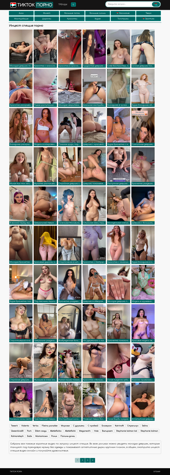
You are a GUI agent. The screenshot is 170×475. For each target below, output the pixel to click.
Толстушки (122, 19)
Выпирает (107, 431)
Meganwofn (85, 431)
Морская (65, 426)
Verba (35, 426)
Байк (29, 436)
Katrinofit (119, 426)
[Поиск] (156, 4)
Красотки (72, 19)
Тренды (62, 4)
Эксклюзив (123, 13)
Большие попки (72, 13)
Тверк (148, 13)
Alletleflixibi (70, 431)
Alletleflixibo (56, 431)
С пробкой (93, 426)
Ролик (54, 436)
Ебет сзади (41, 431)
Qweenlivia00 (17, 431)
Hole (96, 431)
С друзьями (78, 426)
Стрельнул (132, 426)
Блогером (106, 426)
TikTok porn (16, 472)
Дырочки (46, 19)
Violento (25, 426)
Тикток (34, 5)
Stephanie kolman (149, 431)
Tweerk (14, 426)
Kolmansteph (17, 436)
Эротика (149, 19)
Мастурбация (21, 19)
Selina (145, 426)
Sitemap (156, 471)
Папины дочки (67, 436)
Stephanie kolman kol (126, 431)
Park (29, 431)
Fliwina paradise (49, 426)
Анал (21, 13)
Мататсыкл (41, 436)
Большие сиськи (98, 13)
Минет (46, 13)
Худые (98, 19)
